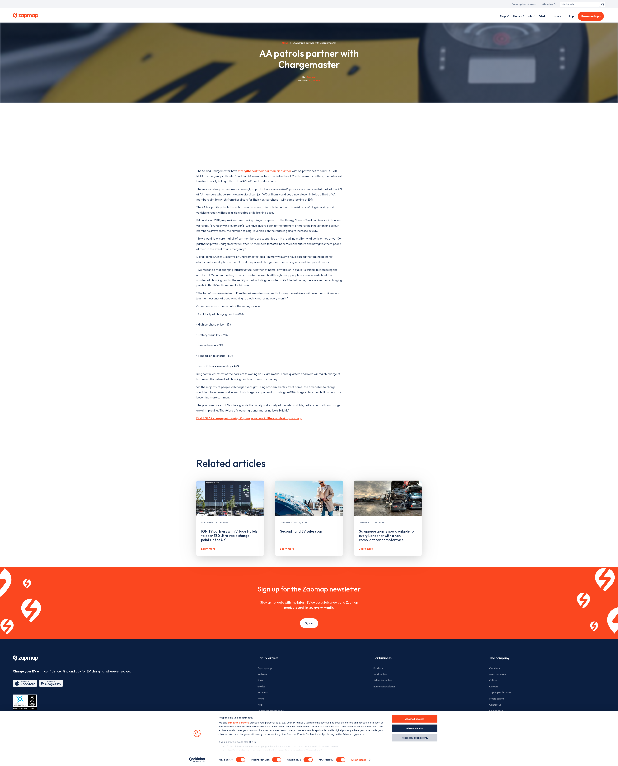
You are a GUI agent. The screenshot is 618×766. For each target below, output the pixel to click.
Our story (494, 668)
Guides (261, 686)
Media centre (496, 698)
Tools (260, 680)
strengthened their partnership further (264, 171)
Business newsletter (384, 686)
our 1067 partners (238, 722)
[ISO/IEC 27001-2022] (25, 702)
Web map (263, 674)
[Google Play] (51, 683)
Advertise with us (383, 680)
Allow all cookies (414, 719)
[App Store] (25, 683)
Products (378, 668)
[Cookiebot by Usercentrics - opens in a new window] (197, 759)
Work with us (380, 674)
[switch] (276, 759)
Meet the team (497, 674)
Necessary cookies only (415, 737)
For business (382, 658)
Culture (493, 680)
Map (503, 16)
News (557, 16)
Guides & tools (522, 16)
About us (547, 4)
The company (499, 658)
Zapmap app (265, 668)
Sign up (309, 623)
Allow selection (414, 728)
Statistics (263, 692)
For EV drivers (268, 658)
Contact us (495, 704)
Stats (542, 16)
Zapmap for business (524, 4)
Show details (358, 759)
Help (571, 16)
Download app (591, 16)
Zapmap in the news (500, 692)
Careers (493, 686)
